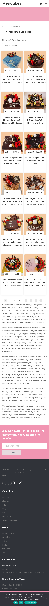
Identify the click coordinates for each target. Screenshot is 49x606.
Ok (16, 603)
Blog (4, 509)
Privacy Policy (7, 516)
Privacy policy (31, 603)
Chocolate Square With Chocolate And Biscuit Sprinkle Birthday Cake (12, 161)
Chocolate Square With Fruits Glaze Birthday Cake (35, 161)
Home (4, 26)
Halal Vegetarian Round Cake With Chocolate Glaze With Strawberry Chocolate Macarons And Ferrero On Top (12, 283)
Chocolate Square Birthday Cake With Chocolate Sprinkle (35, 120)
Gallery (4, 505)
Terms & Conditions (9, 520)
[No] (46, 599)
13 (33, 300)
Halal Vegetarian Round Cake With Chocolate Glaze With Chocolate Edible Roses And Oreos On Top (35, 202)
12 (28, 300)
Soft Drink (6, 549)
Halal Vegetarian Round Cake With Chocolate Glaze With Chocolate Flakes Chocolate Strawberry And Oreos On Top (12, 243)
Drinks (4, 545)
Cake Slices (6, 537)
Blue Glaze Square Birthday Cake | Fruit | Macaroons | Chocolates (12, 79)
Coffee (4, 541)
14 (38, 300)
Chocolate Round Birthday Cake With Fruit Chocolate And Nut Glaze (35, 79)
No (21, 603)
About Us (5, 501)
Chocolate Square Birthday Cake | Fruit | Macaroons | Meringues (12, 120)
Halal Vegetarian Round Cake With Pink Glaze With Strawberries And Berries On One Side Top (35, 284)
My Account (6, 497)
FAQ (3, 513)
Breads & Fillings (8, 533)
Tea (3, 553)
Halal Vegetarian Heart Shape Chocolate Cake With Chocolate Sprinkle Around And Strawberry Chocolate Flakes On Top (12, 202)
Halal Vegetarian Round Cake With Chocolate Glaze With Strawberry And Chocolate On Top (35, 243)
